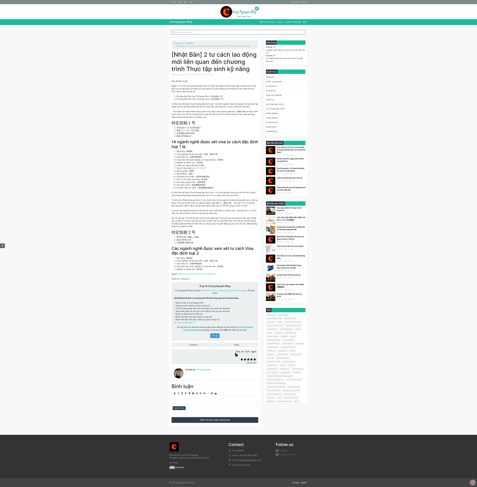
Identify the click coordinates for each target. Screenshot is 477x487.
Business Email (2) (289, 362)
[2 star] (245, 359)
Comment (193, 345)
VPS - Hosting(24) (274, 82)
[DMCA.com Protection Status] (177, 467)
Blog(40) (270, 77)
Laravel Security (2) (291, 398)
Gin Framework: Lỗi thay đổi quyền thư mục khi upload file (290, 169)
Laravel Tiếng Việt (293, 22)
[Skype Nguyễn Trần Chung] (190, 2)
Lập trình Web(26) (274, 95)
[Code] (204, 393)
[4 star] (251, 359)
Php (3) (293, 336)
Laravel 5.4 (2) (272, 365)
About (303, 482)
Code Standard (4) (286, 329)
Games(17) (271, 91)
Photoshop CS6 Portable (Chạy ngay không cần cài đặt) (289, 266)
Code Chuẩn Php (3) (288, 347)
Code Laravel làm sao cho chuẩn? (290, 246)
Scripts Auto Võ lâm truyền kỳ (288, 275)
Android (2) (271, 354)
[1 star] (241, 359)
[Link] (212, 393)
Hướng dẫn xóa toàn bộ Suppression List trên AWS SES (291, 188)
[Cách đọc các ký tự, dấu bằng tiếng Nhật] (270, 259)
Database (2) (284, 369)
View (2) (283, 365)
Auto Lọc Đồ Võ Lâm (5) (275, 325)
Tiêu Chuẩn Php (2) (273, 390)
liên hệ (173, 2)
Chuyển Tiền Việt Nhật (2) (276, 383)
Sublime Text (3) (272, 336)
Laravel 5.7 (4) (272, 329)
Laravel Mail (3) (288, 340)
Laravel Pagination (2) (293, 380)
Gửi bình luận (179, 408)
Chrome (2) (271, 401)
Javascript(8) (272, 122)
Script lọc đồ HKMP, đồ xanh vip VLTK (289, 295)
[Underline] (182, 393)
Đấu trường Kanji (267, 22)
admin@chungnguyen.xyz (249, 460)
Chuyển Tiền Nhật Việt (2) (276, 387)
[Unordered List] (200, 393)
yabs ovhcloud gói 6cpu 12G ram (290, 178)
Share (236, 345)
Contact (295, 482)
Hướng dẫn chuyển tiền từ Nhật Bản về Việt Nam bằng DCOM (291, 228)
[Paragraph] (189, 393)
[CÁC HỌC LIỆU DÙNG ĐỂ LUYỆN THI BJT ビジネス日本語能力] (270, 220)
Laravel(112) (272, 86)
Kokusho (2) (282, 351)
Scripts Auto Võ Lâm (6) (293, 322)
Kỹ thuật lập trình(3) (275, 104)
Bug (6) (279, 322)
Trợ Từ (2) (270, 358)
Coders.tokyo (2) (289, 394)
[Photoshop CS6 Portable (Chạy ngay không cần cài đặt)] (270, 268)
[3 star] (248, 359)
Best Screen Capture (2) (291, 390)
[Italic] (178, 393)
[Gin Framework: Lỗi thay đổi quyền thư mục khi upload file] (270, 171)
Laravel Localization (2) (275, 380)
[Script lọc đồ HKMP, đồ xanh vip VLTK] (270, 297)
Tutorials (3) (300, 343)
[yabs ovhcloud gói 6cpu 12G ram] (270, 181)
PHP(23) (270, 100)
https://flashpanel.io (185, 322)
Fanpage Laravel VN (287, 454)
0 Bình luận (209, 74)
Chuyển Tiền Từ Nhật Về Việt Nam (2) (280, 376)
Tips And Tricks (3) (273, 340)
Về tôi (179, 2)
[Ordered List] (197, 393)
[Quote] (193, 393)
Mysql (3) (284, 336)
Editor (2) (291, 365)
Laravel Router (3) (273, 343)
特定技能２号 (271, 56)
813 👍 (215, 335)
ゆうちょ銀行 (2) (272, 372)
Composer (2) (285, 372)
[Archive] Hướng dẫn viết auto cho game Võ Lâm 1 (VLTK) (290, 238)
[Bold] (174, 393)
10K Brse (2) (271, 351)
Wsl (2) (296, 401)
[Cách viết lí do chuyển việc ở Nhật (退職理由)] (270, 287)
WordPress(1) (272, 131)
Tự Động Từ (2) (282, 354)
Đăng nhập (295, 2)
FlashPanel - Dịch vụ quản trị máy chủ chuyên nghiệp (224, 290)
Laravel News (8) (290, 318)
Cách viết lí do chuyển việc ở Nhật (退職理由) (290, 285)
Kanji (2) (292, 351)
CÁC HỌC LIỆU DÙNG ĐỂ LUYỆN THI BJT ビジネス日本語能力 (291, 218)
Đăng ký (303, 2)
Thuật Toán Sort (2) (273, 362)
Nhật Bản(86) (272, 113)
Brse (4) (269, 333)
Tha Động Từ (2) (296, 354)
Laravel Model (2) (294, 387)
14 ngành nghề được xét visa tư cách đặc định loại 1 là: (285, 51)
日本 (304, 22)
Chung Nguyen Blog (181, 22)
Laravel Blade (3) (290, 333)
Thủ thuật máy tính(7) (276, 109)
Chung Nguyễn (178, 74)
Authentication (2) (282, 358)
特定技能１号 (271, 47)
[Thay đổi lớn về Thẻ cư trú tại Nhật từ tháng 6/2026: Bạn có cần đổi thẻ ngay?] (270, 150)
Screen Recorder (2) (274, 394)
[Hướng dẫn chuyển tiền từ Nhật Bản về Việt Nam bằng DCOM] (270, 230)
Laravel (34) (271, 315)
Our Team (174, 462)
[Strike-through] (186, 393)
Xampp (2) (296, 372)
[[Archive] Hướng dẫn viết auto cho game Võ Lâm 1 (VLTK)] (270, 239)
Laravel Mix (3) (287, 343)
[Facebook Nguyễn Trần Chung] (185, 2)
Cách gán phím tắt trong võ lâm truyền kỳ (289, 209)
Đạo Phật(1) (271, 127)
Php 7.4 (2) (270, 398)
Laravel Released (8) (274, 318)
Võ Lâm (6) (270, 322)
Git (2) (279, 398)
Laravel (280, 22)
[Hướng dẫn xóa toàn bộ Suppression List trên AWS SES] (270, 190)
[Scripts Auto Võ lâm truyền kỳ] (270, 278)
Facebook (282, 450)
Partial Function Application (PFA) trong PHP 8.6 (290, 160)
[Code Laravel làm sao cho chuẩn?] (270, 249)
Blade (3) (278, 333)
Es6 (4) (298, 329)
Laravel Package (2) (285, 401)
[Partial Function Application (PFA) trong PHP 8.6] (270, 162)
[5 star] (254, 359)
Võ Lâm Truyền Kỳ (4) (293, 325)
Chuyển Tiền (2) (297, 369)
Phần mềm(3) (272, 118)
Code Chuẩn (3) (272, 347)
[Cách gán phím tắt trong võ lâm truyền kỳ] (270, 211)
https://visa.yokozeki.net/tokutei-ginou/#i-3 (197, 274)
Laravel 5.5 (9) (283, 315)
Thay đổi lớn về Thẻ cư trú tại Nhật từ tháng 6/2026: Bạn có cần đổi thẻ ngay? (291, 149)
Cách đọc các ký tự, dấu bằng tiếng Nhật (291, 257)
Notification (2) (272, 369)
